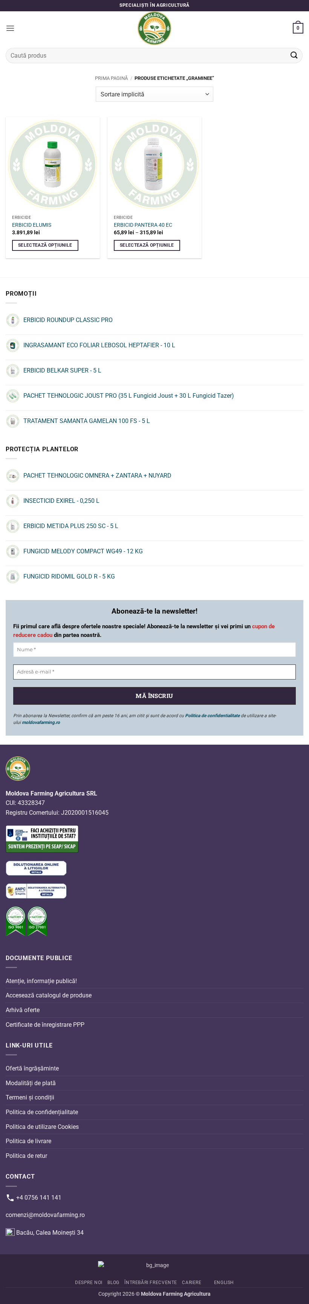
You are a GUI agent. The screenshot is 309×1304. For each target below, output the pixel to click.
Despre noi (88, 1282)
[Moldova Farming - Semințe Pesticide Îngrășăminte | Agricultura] (154, 28)
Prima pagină (111, 78)
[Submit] (294, 55)
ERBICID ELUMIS (31, 225)
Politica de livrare (28, 1141)
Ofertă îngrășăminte (32, 1068)
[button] (10, 28)
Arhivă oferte (23, 1010)
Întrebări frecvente (150, 1282)
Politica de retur (26, 1155)
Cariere (191, 1282)
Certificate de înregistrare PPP (45, 1024)
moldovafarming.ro (41, 722)
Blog (113, 1282)
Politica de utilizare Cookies (42, 1126)
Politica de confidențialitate (42, 1112)
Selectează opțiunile (45, 245)
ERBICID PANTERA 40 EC (143, 225)
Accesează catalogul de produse (49, 995)
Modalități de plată (31, 1083)
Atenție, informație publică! (41, 981)
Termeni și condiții (30, 1097)
